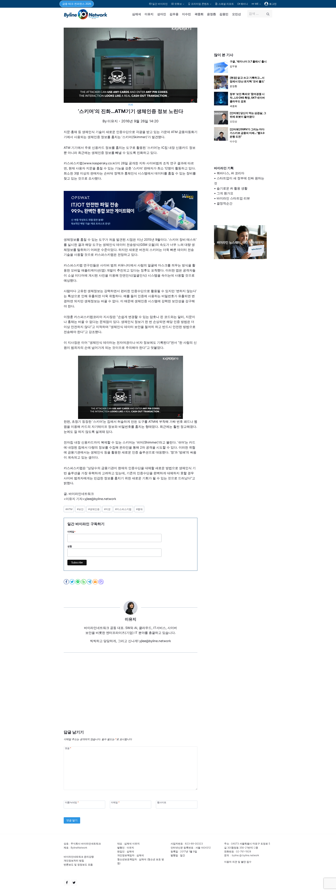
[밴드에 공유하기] (84, 581)
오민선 (236, 14)
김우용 (174, 14)
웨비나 (244, 3)
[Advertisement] (130, 696)
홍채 (139, 509)
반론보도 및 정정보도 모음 (78, 864)
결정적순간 (224, 203)
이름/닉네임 (72, 802)
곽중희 (199, 14)
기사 (130, 104)
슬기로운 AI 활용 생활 (232, 188)
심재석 (136, 14)
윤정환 (211, 14)
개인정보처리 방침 (74, 860)
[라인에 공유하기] (78, 581)
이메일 (71, 531)
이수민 (186, 14)
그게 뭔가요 (225, 193)
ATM (68, 509)
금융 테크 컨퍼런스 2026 (76, 3)
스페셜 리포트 (226, 3)
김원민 (223, 14)
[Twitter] (74, 882)
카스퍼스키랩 (123, 509)
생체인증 (94, 509)
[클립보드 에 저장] (101, 581)
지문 (107, 509)
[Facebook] (67, 882)
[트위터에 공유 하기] (72, 581)
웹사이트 (161, 802)
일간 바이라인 (160, 3)
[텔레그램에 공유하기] (90, 581)
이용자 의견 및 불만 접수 (237, 861)
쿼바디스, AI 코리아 (230, 173)
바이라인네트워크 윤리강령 (79, 856)
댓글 (68, 748)
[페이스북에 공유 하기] (66, 581)
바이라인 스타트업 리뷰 (233, 198)
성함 (69, 546)
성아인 (161, 14)
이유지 (149, 14)
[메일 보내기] (95, 581)
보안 (80, 509)
